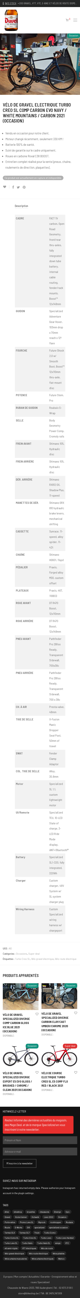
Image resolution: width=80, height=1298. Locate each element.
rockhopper (55, 1222)
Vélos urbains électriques (42, 1258)
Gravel (7, 1217)
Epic (68, 1211)
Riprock (41, 1222)
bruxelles (31, 1211)
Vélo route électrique (65, 958)
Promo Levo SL (26, 1222)
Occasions (21, 953)
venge (57, 1243)
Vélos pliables (58, 1253)
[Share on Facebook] (13, 187)
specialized (39, 1227)
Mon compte (20, 1276)
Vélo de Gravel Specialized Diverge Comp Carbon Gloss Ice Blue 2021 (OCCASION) (16, 1023)
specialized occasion (58, 1227)
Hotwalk (35, 1217)
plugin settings (26, 1193)
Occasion (62, 1217)
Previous (3, 64)
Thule (36, 1232)
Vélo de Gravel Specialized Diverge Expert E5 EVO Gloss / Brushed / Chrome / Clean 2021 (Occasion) (17, 1081)
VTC (67, 1243)
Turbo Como (50, 1232)
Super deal (34, 953)
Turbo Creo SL (22, 958)
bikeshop (18, 1211)
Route (7, 1227)
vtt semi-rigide (11, 1248)
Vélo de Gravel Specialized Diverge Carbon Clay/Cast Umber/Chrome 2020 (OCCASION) (54, 1022)
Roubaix (69, 1222)
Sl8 (28, 1227)
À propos (8, 1276)
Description (21, 205)
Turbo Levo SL (11, 1243)
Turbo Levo (46, 1237)
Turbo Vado (27, 1243)
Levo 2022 (48, 1217)
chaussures (44, 1211)
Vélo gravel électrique (42, 958)
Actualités (34, 1276)
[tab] (40, 206)
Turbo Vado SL (43, 1243)
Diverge (57, 1211)
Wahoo (61, 1258)
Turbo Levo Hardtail (65, 1237)
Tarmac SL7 (25, 1232)
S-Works (18, 1227)
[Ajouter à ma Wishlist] (6, 187)
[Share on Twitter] (18, 187)
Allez (7, 1211)
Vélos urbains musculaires (16, 1258)
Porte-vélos (10, 1222)
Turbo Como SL (12, 1237)
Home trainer (21, 1217)
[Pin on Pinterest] (24, 187)
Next (76, 64)
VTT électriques (29, 1248)
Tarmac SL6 (10, 1232)
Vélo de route (47, 1248)
